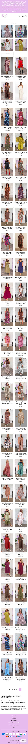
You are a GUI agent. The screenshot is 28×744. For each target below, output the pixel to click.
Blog (14, 727)
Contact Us (14, 715)
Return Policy (14, 720)
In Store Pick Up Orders (14, 725)
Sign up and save (13, 731)
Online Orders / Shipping (14, 722)
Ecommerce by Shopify (16, 742)
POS (9, 742)
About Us (14, 718)
